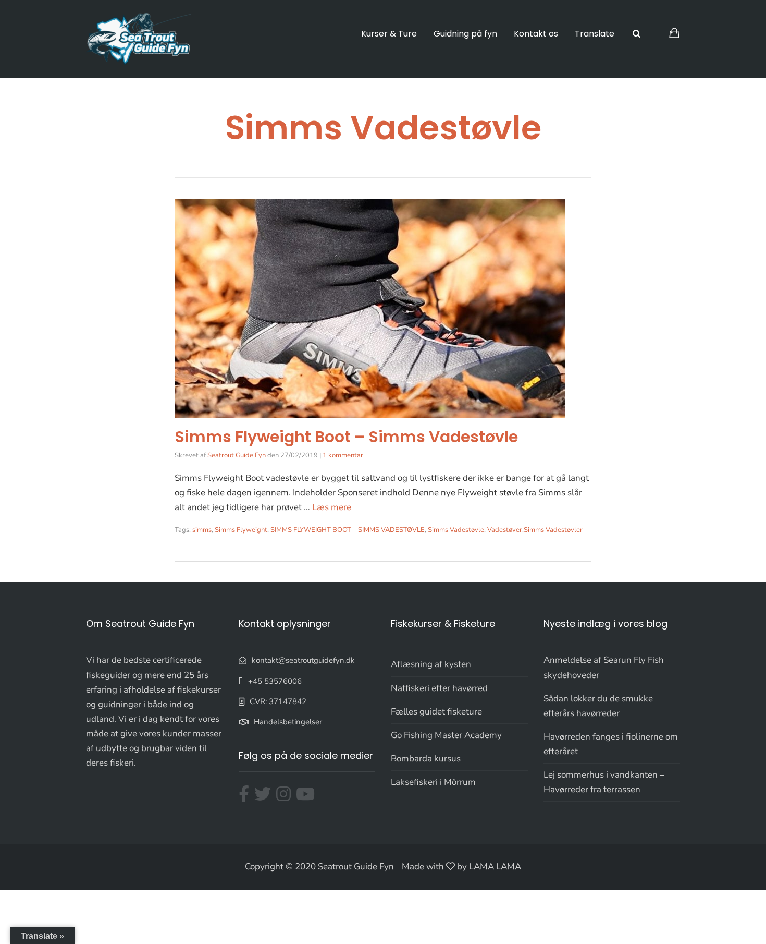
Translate (594, 34)
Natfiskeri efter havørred (439, 688)
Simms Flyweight (241, 530)
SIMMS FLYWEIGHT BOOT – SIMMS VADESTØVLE (347, 530)
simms (202, 530)
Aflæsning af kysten (431, 664)
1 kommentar (343, 455)
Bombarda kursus (426, 759)
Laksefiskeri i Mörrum (433, 782)
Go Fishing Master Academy (446, 735)
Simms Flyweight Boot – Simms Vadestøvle (346, 437)
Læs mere (331, 507)
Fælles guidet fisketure (436, 712)
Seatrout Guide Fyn (236, 455)
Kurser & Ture (389, 34)
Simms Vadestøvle (456, 530)
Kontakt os (536, 34)
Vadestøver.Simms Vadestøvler (535, 530)
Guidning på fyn (465, 34)
